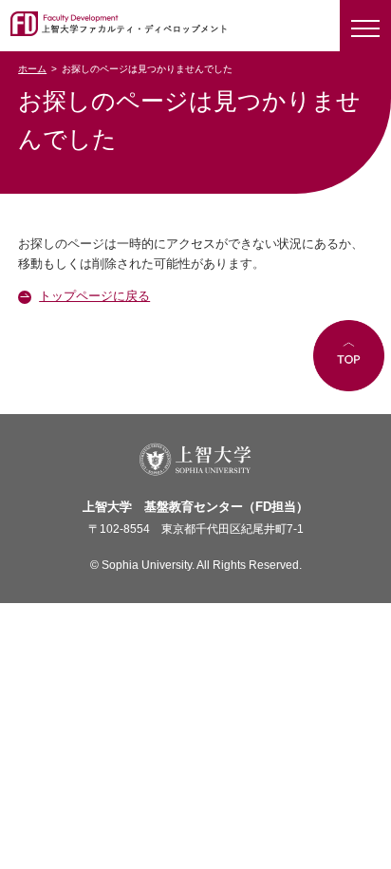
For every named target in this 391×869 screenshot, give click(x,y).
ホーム (32, 69)
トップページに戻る (94, 296)
